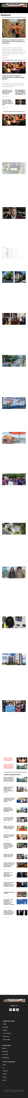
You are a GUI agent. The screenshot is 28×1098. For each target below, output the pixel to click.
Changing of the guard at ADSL (9, 893)
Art (3, 1067)
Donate (4, 1024)
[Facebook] (10, 1009)
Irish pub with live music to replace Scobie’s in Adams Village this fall (13, 77)
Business (5, 1071)
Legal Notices (5, 1057)
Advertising (5, 1051)
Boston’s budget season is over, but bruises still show (8, 759)
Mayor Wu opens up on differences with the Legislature (9, 836)
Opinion (5, 1074)
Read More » (5, 57)
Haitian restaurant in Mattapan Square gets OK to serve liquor (9, 827)
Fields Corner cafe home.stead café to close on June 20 (8, 855)
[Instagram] (14, 1009)
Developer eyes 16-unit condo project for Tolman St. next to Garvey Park (7, 92)
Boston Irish (6, 1036)
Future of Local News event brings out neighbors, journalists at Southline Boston (9, 884)
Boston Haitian (6, 1039)
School (4, 1077)
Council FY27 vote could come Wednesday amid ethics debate (8, 874)
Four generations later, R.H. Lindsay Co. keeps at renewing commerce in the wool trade (7, 102)
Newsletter (5, 1027)
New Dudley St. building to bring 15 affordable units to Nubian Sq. (8, 809)
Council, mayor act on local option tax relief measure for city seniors (9, 800)
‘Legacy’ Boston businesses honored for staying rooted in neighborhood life (9, 912)
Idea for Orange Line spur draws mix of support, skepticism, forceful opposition (9, 766)
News (4, 1064)
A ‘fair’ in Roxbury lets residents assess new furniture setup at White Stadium (9, 864)
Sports (4, 1080)
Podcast (5, 1030)
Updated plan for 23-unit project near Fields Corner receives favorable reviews (9, 790)
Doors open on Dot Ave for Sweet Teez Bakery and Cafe (8, 819)
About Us (4, 1048)
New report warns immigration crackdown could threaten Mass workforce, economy (9, 902)
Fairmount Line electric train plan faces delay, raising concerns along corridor (8, 846)
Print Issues (5, 1054)
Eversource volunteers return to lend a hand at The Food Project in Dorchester (13, 41)
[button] (2, 10)
